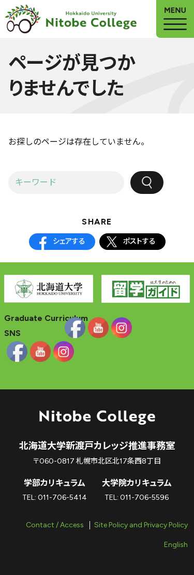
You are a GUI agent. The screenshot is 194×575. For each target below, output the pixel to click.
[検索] (146, 182)
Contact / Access (55, 525)
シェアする (69, 241)
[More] (175, 19)
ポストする (139, 241)
